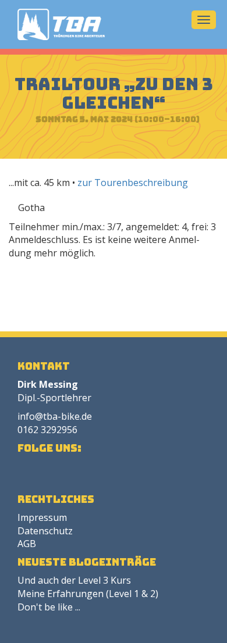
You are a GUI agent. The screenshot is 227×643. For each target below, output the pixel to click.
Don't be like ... (48, 607)
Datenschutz (45, 530)
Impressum (42, 517)
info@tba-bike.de (54, 416)
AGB (26, 543)
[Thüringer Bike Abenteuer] (61, 24)
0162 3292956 (47, 429)
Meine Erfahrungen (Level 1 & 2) (87, 593)
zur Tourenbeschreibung (132, 182)
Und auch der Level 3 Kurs (74, 580)
